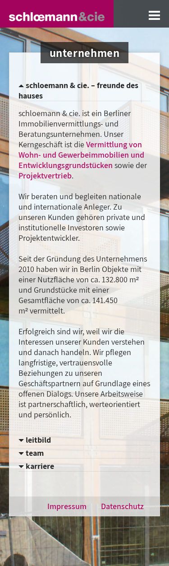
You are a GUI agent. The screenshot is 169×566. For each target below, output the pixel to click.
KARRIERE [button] (39, 466)
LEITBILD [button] (37, 440)
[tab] (84, 90)
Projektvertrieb (45, 175)
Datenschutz (122, 506)
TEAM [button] (34, 453)
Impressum (67, 506)
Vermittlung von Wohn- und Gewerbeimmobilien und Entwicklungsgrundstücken (81, 154)
